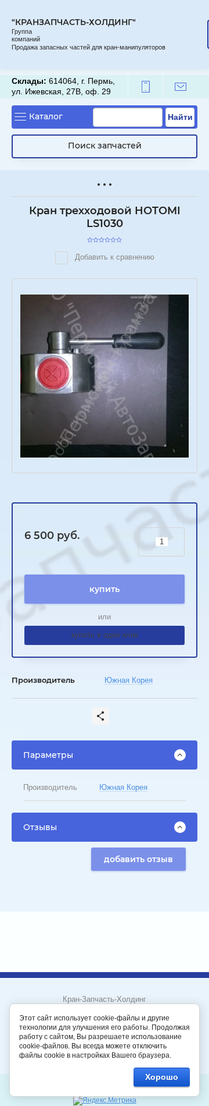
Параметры (48, 755)
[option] (104, 376)
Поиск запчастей (105, 145)
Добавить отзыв (138, 859)
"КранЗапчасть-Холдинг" (74, 22)
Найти (180, 117)
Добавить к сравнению (113, 257)
